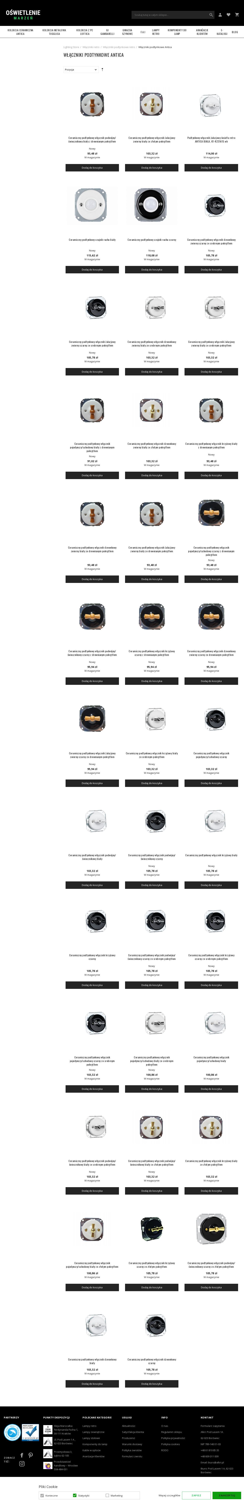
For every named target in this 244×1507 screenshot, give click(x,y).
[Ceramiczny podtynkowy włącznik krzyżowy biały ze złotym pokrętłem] (211, 1127)
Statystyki (83, 1495)
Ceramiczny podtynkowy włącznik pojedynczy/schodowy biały (211, 1059)
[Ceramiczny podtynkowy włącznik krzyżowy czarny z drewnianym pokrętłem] (151, 617)
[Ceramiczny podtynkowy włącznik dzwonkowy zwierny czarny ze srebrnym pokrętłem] (211, 205)
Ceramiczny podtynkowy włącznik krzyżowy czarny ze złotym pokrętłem (152, 1264)
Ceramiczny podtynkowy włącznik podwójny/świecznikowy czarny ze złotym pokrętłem (211, 1264)
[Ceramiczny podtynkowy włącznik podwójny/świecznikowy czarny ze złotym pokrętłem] (211, 1228)
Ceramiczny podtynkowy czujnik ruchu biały (92, 239)
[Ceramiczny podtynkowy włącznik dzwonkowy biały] (92, 1325)
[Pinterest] (30, 1455)
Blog (235, 32)
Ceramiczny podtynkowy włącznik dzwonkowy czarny (152, 1361)
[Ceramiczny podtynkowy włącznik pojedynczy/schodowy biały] (211, 1023)
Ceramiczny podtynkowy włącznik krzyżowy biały (211, 855)
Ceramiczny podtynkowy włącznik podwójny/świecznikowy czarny (152, 856)
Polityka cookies (170, 1444)
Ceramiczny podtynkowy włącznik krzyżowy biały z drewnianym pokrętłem (211, 445)
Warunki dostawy (132, 1444)
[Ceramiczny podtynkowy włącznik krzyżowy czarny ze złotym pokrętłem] (151, 1228)
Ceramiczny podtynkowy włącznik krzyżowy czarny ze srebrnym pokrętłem (211, 956)
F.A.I (143, 32)
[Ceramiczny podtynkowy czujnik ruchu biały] (92, 205)
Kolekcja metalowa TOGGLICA (54, 32)
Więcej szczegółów (169, 1495)
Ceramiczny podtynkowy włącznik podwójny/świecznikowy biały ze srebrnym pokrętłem (92, 1162)
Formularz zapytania (213, 1426)
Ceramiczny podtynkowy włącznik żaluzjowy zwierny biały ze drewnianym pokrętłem (151, 549)
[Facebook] (22, 1455)
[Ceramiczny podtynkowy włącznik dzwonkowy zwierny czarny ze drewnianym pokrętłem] (211, 617)
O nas (164, 1426)
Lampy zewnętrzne (93, 1432)
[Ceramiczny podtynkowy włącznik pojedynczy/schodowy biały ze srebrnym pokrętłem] (151, 1023)
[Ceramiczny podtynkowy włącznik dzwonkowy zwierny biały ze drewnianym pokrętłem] (92, 513)
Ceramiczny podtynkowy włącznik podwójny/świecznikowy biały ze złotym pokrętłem (152, 1162)
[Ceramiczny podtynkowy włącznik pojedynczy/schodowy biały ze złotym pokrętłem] (92, 1228)
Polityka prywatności (173, 1438)
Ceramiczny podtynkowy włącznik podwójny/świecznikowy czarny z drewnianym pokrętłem (92, 652)
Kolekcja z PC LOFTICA (84, 32)
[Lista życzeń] (228, 14)
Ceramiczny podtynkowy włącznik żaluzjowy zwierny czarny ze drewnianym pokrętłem (92, 755)
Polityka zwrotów (132, 1450)
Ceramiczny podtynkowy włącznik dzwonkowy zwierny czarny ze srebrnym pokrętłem (211, 241)
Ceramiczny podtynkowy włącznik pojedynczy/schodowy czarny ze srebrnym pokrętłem (92, 1060)
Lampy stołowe (91, 1438)
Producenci (128, 1438)
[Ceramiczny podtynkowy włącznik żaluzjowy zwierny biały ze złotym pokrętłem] (151, 103)
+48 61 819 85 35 (210, 1450)
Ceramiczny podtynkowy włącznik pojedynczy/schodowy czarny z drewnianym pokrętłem (211, 551)
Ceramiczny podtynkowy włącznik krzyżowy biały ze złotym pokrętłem (211, 1162)
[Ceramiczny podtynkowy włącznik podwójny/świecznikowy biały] (92, 821)
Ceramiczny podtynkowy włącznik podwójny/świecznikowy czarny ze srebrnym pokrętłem (152, 956)
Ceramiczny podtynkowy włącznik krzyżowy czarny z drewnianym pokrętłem (152, 652)
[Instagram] (22, 1464)
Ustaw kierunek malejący (102, 70)
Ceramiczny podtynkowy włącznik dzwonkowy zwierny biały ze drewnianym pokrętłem (92, 549)
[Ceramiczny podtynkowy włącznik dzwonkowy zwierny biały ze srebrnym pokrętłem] (151, 307)
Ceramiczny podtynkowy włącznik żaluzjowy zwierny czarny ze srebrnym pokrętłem (92, 343)
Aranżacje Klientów (202, 32)
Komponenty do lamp (177, 32)
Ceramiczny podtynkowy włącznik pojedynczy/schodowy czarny (211, 755)
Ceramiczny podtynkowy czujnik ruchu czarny (152, 239)
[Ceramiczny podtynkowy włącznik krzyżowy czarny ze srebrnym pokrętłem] (211, 921)
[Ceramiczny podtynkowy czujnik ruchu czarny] (151, 205)
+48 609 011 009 (209, 1456)
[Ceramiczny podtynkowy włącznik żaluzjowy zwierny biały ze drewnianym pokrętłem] (151, 513)
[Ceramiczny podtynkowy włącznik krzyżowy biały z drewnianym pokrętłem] (211, 409)
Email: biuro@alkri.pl (212, 1462)
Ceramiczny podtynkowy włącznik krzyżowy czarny (92, 956)
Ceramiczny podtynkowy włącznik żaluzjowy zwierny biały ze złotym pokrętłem (151, 139)
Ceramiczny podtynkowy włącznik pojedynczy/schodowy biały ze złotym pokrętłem (92, 1264)
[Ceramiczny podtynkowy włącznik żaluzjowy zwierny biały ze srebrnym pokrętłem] (211, 307)
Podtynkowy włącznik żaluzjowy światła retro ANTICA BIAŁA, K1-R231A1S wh (211, 139)
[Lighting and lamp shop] (23, 15)
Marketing (116, 1495)
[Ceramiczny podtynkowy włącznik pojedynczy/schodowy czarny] (211, 719)
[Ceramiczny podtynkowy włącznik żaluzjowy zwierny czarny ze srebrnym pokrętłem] (92, 307)
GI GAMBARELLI (107, 32)
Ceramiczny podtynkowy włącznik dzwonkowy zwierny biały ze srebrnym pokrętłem (152, 343)
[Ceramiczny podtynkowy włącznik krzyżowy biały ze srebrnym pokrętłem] (151, 719)
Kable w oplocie (92, 1450)
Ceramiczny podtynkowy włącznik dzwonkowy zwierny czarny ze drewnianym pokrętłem (211, 652)
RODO (164, 1450)
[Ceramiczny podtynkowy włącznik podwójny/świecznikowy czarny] (151, 821)
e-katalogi (222, 32)
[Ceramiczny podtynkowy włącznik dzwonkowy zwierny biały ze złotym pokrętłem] (151, 409)
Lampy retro (89, 1426)
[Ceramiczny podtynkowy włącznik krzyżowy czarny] (92, 921)
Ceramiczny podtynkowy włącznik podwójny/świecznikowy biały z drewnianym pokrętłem (92, 139)
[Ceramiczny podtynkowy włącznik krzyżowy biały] (211, 821)
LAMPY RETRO (156, 32)
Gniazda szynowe (127, 32)
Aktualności (128, 1426)
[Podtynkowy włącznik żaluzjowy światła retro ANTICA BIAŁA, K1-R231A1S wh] (211, 103)
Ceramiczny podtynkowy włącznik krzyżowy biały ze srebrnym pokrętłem (152, 755)
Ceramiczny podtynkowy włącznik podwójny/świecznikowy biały (92, 856)
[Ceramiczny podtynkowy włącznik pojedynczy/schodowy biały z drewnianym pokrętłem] (92, 409)
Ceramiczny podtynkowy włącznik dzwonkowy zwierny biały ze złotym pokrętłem (152, 445)
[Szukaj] (211, 15)
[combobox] (173, 15)
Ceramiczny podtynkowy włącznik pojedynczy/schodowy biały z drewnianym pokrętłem (92, 447)
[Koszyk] (237, 14)
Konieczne (52, 1495)
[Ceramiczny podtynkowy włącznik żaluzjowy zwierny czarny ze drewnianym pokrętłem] (92, 719)
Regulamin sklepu (171, 1432)
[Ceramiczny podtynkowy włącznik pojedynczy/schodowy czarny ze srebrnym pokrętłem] (92, 1023)
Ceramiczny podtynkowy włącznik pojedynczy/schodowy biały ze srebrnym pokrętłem (151, 1060)
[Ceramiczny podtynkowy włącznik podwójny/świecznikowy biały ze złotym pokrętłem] (151, 1127)
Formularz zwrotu (132, 1456)
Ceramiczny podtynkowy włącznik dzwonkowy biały (92, 1361)
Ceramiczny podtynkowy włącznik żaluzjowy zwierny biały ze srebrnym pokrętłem (211, 343)
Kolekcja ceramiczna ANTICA (20, 32)
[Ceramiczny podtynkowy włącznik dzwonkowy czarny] (151, 1325)
